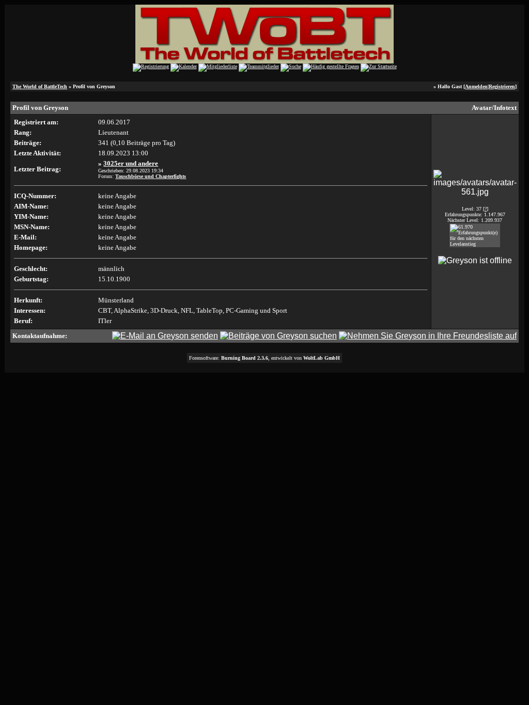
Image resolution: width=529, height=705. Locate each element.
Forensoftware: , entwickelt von (264, 358)
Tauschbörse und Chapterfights (150, 176)
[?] (485, 209)
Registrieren (502, 86)
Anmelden (476, 86)
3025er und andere (130, 163)
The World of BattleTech (39, 86)
